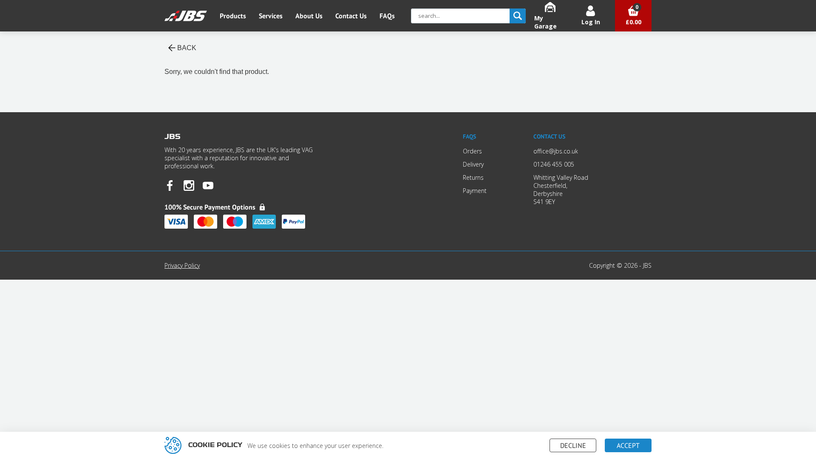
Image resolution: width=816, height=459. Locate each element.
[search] (518, 15)
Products (233, 15)
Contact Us (351, 15)
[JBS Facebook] (169, 186)
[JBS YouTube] (208, 186)
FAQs (387, 15)
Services (271, 15)
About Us (309, 15)
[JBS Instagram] (189, 186)
